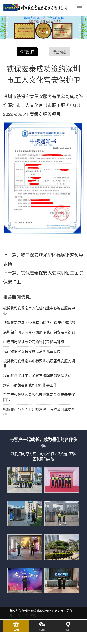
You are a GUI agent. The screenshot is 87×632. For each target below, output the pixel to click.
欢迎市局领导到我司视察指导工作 (30, 385)
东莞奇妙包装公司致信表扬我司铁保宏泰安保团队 (39, 397)
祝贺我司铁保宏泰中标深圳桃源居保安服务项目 (39, 363)
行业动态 (59, 51)
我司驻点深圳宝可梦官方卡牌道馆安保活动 (37, 375)
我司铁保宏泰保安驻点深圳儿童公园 (32, 351)
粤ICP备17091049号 (23, 615)
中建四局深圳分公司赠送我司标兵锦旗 (33, 341)
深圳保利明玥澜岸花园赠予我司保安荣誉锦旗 (39, 332)
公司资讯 (27, 51)
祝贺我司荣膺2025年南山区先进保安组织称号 (39, 322)
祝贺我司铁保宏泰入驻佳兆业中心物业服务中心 (39, 310)
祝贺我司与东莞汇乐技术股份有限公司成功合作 (39, 412)
